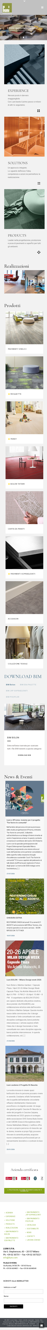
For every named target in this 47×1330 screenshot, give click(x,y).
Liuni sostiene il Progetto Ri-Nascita (22, 1085)
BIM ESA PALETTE (28, 685)
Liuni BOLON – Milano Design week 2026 (24, 980)
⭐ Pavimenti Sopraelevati (21, 574)
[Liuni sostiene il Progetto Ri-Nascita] (24, 1064)
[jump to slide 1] (21, 37)
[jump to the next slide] (40, 282)
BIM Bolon (10, 685)
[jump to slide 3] (26, 37)
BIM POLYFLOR (12, 697)
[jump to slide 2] (23, 37)
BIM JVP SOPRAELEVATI (17, 691)
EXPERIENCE (10, 1216)
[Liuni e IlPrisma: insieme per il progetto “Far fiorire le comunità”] (24, 798)
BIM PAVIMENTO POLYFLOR (32, 1220)
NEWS (29, 1232)
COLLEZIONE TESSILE (18, 664)
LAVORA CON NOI (33, 1240)
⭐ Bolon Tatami (16, 484)
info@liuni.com (10, 1257)
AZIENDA (9, 1213)
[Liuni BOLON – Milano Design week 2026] (24, 958)
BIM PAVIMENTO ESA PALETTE (11, 1239)
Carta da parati (16, 529)
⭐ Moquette (14, 394)
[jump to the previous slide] (8, 282)
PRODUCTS (10, 1224)
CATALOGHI (31, 1225)
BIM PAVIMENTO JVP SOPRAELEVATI (33, 1213)
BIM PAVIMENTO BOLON (11, 1233)
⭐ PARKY (12, 439)
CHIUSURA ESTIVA (14, 918)
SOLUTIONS (10, 1220)
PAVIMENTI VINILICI (17, 349)
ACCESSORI (13, 619)
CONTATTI (31, 1236)
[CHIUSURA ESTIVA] (24, 896)
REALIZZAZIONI (12, 1228)
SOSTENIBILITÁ (33, 1229)
